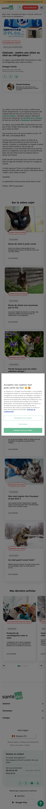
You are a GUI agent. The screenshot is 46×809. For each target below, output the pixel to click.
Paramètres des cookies (23, 418)
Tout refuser (23, 424)
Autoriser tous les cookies (23, 430)
